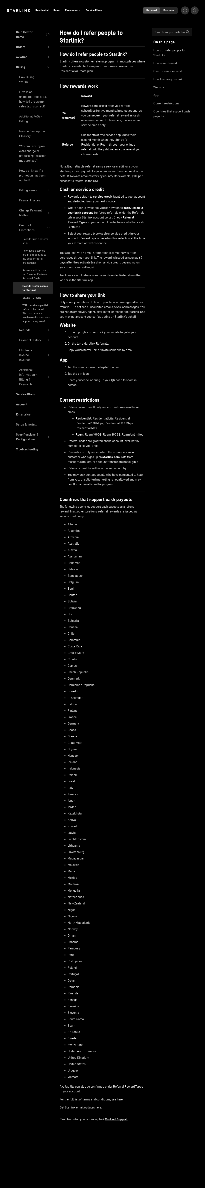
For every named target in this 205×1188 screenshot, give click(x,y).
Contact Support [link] (116, 1119)
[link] (18, 10)
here (120, 1099)
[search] (188, 32)
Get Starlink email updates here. (81, 1107)
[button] (33, 47)
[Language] (185, 10)
